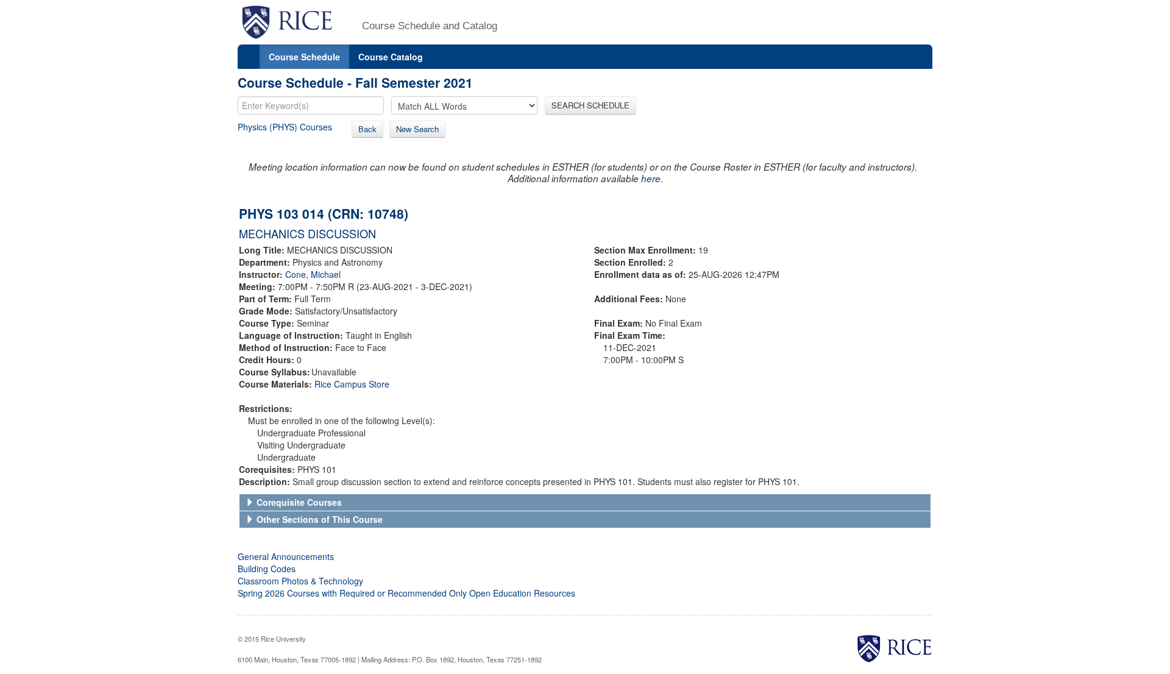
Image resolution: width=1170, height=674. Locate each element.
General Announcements (286, 556)
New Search (417, 129)
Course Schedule (304, 57)
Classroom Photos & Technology (300, 581)
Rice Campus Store (351, 384)
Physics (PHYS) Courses (285, 127)
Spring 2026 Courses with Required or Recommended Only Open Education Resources (406, 593)
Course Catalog (390, 57)
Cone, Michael (313, 274)
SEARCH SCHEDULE (590, 105)
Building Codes (267, 568)
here (651, 178)
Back (367, 129)
